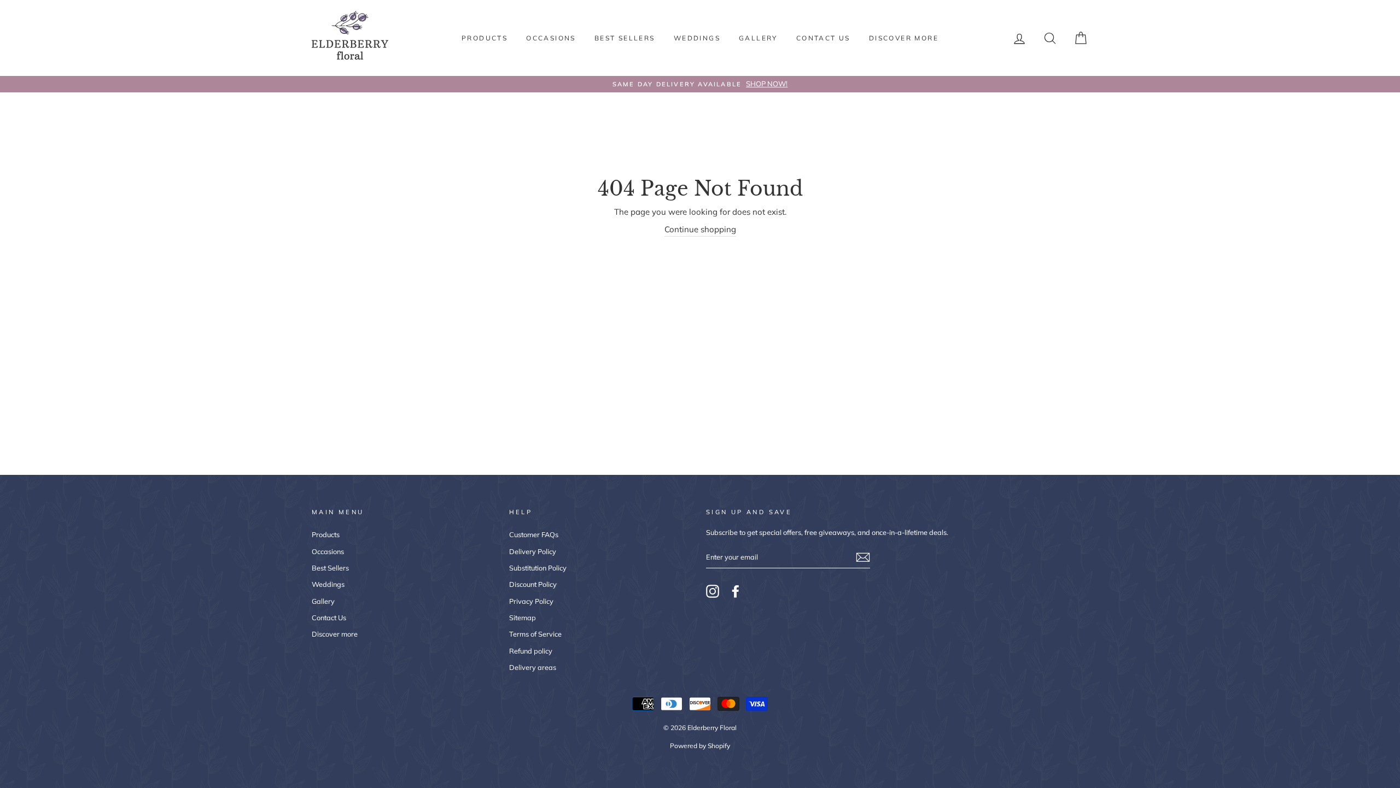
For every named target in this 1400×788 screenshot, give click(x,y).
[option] (700, 84)
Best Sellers (624, 38)
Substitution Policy (538, 567)
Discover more (903, 38)
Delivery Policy (532, 551)
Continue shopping (700, 229)
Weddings (697, 38)
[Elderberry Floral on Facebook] (735, 591)
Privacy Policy (531, 601)
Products (485, 38)
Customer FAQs (533, 534)
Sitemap (522, 617)
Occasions (551, 38)
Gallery (758, 38)
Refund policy (530, 650)
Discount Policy (533, 584)
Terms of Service (535, 634)
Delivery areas (532, 667)
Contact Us (823, 38)
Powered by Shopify (700, 746)
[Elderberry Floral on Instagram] (712, 591)
